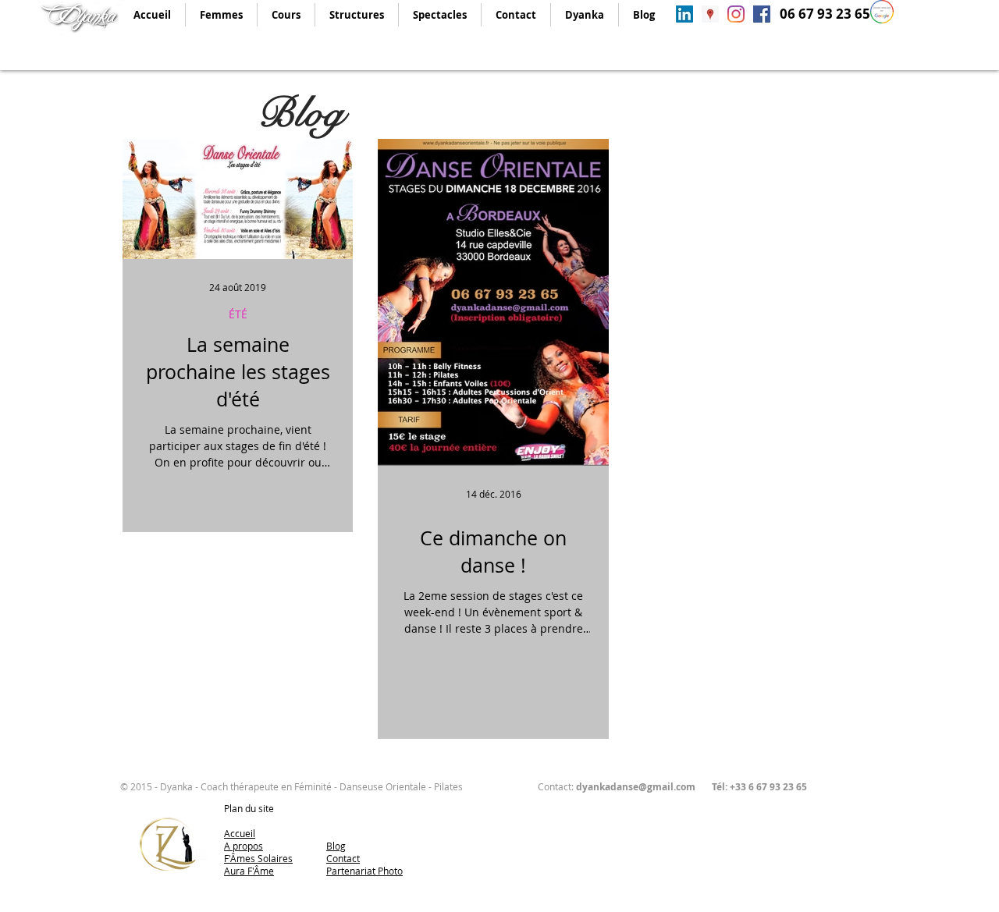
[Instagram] (736, 14)
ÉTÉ (238, 314)
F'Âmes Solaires (258, 858)
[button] (221, 15)
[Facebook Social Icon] (761, 14)
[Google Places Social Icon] (710, 14)
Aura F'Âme (249, 870)
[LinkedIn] (684, 14)
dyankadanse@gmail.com (635, 786)
